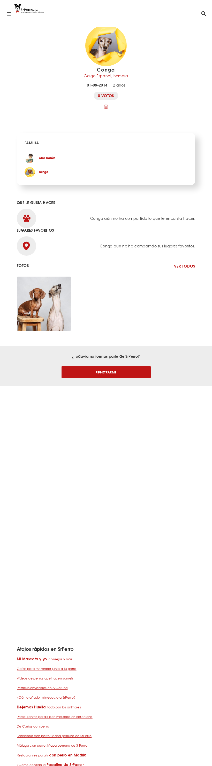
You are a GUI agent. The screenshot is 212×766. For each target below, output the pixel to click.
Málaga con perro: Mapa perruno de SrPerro (52, 745)
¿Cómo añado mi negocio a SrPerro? (46, 697)
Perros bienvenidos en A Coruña (42, 687)
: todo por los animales (49, 707)
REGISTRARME (106, 372)
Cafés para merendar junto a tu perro (47, 668)
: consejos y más (44, 659)
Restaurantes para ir (51, 755)
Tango (44, 171)
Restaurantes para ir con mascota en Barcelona (55, 716)
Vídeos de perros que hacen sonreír (45, 678)
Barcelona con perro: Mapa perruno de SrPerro (54, 735)
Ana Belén (47, 157)
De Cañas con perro (33, 726)
